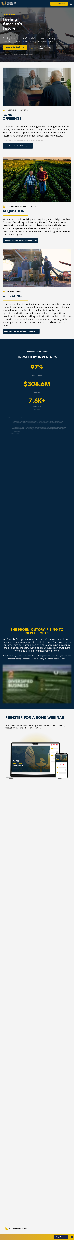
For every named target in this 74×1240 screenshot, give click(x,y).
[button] (71, 3)
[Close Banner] (72, 1237)
